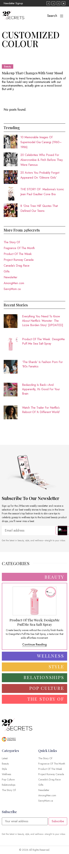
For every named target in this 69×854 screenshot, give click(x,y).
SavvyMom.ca (12, 289)
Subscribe (58, 821)
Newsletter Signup (13, 3)
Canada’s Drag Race (16, 265)
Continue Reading (34, 644)
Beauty (7, 66)
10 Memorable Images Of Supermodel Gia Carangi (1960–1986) (41, 142)
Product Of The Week (18, 254)
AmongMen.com (14, 283)
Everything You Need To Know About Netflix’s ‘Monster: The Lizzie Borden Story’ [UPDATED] (42, 320)
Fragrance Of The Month (19, 248)
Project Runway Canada (18, 260)
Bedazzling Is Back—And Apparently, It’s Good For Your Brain (41, 389)
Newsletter (10, 277)
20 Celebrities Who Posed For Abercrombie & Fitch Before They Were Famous (41, 160)
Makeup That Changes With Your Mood (32, 73)
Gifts (7, 271)
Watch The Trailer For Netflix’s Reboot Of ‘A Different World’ (41, 410)
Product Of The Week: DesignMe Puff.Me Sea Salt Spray (43, 341)
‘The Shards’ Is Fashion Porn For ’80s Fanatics (42, 364)
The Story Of (12, 242)
